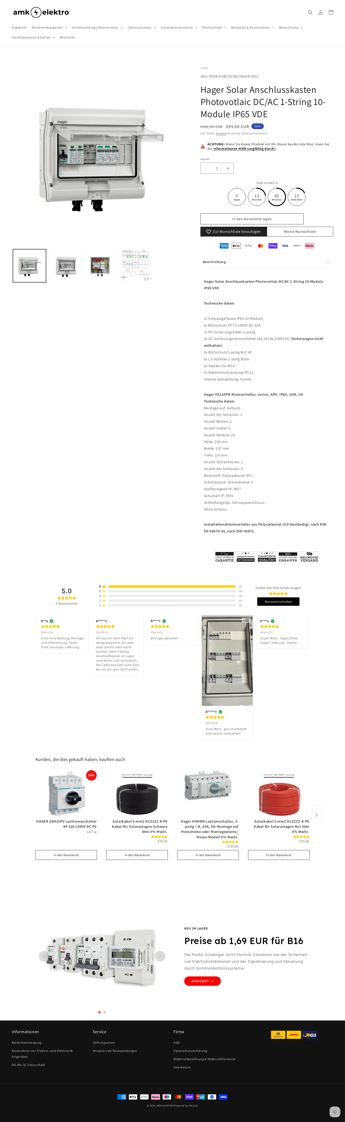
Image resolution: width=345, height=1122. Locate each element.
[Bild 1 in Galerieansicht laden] (29, 265)
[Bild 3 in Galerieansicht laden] (100, 265)
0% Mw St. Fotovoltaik (28, 1065)
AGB (176, 1042)
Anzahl (204, 159)
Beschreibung (214, 262)
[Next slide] (160, 956)
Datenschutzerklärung (190, 1051)
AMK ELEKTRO (165, 1105)
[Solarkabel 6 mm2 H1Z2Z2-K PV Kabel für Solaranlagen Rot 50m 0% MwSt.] (278, 793)
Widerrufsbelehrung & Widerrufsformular (204, 1059)
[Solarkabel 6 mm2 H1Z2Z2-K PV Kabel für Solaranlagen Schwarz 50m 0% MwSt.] (137, 793)
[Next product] (316, 815)
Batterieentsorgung (27, 1042)
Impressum (182, 1067)
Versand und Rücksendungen (115, 1051)
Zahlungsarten (104, 1042)
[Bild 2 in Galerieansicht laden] (64, 265)
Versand (221, 133)
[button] (49, 27)
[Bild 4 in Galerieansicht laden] (135, 265)
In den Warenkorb (66, 855)
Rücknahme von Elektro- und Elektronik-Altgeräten (42, 1054)
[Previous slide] (44, 956)
